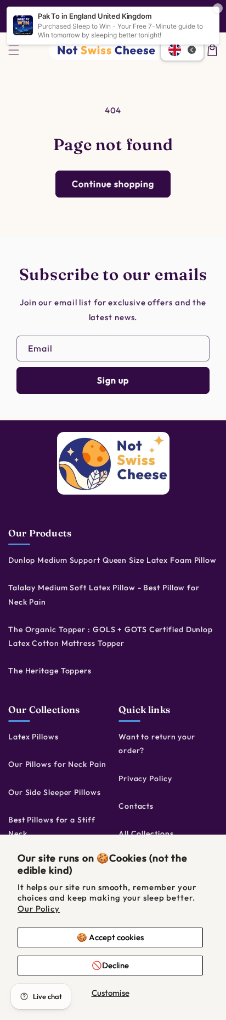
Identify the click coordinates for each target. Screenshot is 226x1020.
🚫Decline (110, 965)
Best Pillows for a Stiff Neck (51, 826)
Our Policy (39, 908)
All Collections (146, 833)
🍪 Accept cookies (110, 937)
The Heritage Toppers (50, 671)
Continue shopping (113, 183)
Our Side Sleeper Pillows (54, 792)
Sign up (113, 380)
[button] (14, 50)
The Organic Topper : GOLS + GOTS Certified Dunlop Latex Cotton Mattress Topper (110, 636)
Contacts (136, 806)
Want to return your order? (156, 743)
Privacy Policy (145, 778)
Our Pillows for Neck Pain (57, 764)
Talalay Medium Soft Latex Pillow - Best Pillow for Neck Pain (104, 594)
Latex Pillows (33, 737)
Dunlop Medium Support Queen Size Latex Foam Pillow (112, 560)
